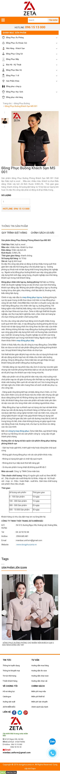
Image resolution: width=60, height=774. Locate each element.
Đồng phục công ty (13, 86)
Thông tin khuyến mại (11, 671)
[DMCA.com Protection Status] (8, 772)
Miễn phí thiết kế (38, 696)
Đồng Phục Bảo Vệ (14, 70)
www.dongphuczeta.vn (26, 544)
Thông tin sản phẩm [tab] (14, 226)
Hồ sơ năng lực (9, 691)
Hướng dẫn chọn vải (39, 681)
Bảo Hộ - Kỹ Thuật (13, 65)
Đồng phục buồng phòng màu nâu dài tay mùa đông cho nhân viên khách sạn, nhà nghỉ (30, 644)
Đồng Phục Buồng (22, 103)
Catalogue (7, 696)
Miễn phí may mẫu (38, 691)
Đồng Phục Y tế (12, 75)
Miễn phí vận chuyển (39, 702)
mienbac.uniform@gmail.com (17, 752)
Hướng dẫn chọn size (39, 676)
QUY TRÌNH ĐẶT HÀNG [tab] (14, 232)
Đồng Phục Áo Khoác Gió (16, 43)
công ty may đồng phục (18, 431)
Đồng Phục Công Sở (14, 54)
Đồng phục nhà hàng (14, 97)
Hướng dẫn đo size (39, 671)
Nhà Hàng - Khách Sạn (15, 48)
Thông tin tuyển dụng (11, 665)
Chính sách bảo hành (39, 707)
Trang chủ (7, 103)
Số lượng (6, 195)
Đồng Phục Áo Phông (15, 37)
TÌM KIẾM (53, 20)
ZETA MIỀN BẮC (9, 707)
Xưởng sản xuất (9, 702)
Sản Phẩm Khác (12, 81)
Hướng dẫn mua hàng (40, 665)
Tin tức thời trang (9, 676)
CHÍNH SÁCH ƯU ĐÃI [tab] (42, 232)
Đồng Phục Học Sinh (14, 92)
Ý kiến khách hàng (10, 681)
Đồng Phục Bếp (12, 59)
